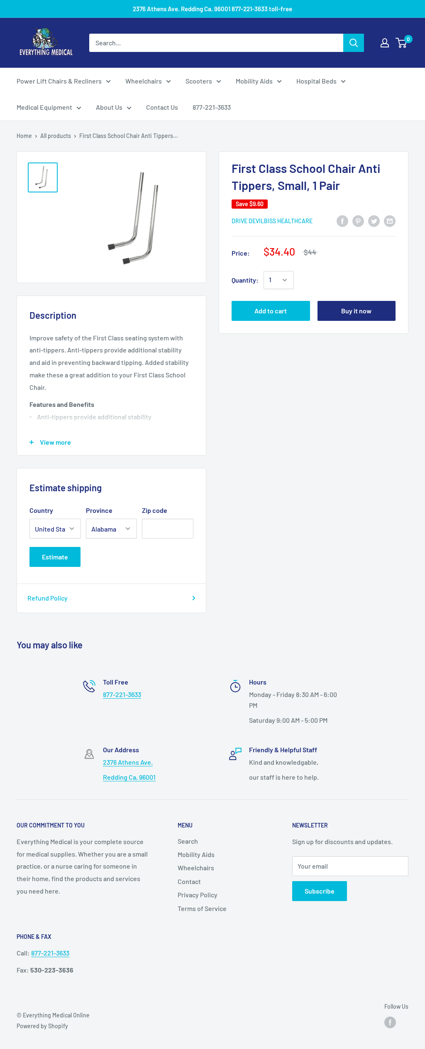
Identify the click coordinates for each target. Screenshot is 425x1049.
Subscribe (320, 891)
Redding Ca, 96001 (129, 777)
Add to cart (270, 311)
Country (41, 510)
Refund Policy (47, 598)
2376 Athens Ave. (128, 762)
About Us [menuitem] (109, 107)
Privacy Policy (197, 895)
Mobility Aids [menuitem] (254, 81)
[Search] (353, 43)
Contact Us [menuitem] (162, 107)
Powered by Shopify (42, 1025)
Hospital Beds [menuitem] (316, 81)
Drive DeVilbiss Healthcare (272, 220)
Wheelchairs (196, 868)
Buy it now (356, 311)
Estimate (55, 557)
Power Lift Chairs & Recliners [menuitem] (59, 81)
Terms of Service (202, 908)
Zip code (154, 510)
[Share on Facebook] (342, 220)
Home (24, 135)
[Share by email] (390, 220)
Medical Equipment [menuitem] (44, 107)
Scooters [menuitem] (199, 81)
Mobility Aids (196, 854)
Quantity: (245, 280)
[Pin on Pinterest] (358, 220)
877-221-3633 (122, 694)
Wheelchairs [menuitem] (143, 81)
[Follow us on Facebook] (390, 1022)
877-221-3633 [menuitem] (212, 107)
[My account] (385, 42)
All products (55, 135)
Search (188, 841)
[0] (401, 43)
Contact (189, 881)
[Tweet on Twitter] (374, 220)
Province (99, 510)
